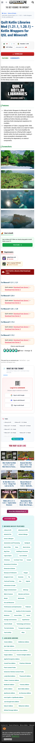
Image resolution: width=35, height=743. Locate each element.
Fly (29, 577)
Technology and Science (24, 624)
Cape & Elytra (8, 555)
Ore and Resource (9, 602)
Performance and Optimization (13, 607)
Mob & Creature (8, 594)
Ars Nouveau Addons (25, 693)
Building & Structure (22, 551)
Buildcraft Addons (9, 684)
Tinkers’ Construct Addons (11, 680)
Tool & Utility (7, 632)
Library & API (7, 422)
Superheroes (25, 619)
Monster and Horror (23, 594)
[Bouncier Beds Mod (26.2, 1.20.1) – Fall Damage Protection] (26, 455)
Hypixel (28, 581)
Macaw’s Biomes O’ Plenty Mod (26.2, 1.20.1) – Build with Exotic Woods (26, 484)
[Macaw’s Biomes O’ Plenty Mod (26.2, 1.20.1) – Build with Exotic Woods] (26, 474)
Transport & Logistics (24, 628)
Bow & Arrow (26, 547)
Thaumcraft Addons (25, 676)
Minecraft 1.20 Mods (25, 425)
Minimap (25, 590)
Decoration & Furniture (10, 564)
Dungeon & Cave (8, 577)
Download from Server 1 (21, 287)
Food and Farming (9, 581)
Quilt (26, 47)
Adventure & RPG (23, 530)
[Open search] (32, 2)
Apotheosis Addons (9, 693)
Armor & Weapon (8, 538)
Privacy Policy (24, 725)
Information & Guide (9, 585)
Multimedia (21, 598)
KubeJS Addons (8, 706)
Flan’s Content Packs (10, 667)
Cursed (29, 560)
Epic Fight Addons (9, 646)
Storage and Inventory (10, 619)
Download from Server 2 (13, 290)
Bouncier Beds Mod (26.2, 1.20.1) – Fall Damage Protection (26, 465)
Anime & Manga (23, 534)
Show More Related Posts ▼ (17, 511)
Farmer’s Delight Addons (24, 654)
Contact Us (4, 725)
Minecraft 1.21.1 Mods (10, 436)
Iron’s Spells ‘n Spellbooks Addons (13, 697)
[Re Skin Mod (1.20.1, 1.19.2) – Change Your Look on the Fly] (9, 474)
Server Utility (18, 615)
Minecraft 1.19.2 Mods (21, 422)
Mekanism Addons (24, 706)
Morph (6, 598)
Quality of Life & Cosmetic (23, 611)
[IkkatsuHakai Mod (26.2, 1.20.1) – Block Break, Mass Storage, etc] (26, 494)
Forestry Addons (24, 684)
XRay (23, 632)
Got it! (8, 739)
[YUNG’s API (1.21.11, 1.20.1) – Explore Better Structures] (9, 493)
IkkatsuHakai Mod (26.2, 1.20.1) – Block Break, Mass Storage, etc (26, 503)
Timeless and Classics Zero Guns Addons (15, 650)
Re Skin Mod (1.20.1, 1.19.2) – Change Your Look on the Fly (9, 484)
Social (28, 615)
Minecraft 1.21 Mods (25, 432)
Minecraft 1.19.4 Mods (10, 425)
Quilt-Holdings (9, 47)
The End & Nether (9, 628)
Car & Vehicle (23, 555)
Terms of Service (14, 725)
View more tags (17, 439)
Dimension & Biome (9, 568)
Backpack (27, 543)
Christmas (7, 560)
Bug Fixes (7, 551)
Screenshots (14, 58)
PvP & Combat (8, 611)
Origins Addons (8, 654)
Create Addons (8, 642)
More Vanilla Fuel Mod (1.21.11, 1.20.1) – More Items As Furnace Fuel (9, 465)
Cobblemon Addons (23, 642)
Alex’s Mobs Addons (23, 689)
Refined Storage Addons (11, 710)
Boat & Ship (7, 547)
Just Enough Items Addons (11, 701)
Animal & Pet (7, 534)
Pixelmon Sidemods (25, 663)
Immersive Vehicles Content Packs (14, 671)
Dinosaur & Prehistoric (10, 572)
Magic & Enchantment (10, 590)
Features (5, 58)
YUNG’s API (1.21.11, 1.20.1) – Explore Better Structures (9, 503)
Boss (16, 547)
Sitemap (31, 725)
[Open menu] (2, 2)
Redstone (6, 615)
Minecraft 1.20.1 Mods (10, 429)
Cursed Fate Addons (9, 663)
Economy (20, 577)
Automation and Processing (12, 543)
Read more (15, 736)
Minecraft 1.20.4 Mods (10, 432)
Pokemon (28, 607)
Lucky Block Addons (9, 676)
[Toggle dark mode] (6, 2)
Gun (20, 581)
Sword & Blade (8, 624)
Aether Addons (8, 689)
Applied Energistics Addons (12, 659)
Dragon (26, 572)
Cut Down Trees (18, 560)
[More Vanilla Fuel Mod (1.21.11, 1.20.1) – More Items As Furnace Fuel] (9, 455)
